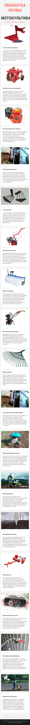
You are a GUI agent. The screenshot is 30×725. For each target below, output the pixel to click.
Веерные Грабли (7, 372)
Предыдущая (9, 716)
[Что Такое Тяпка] (15, 196)
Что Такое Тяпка (7, 210)
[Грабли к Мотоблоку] (15, 277)
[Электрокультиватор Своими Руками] (15, 398)
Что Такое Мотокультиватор (10, 47)
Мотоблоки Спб (7, 575)
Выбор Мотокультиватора (10, 696)
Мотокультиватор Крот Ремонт (11, 453)
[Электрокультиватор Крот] (15, 155)
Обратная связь (12, 722)
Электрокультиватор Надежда (11, 656)
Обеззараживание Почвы (10, 534)
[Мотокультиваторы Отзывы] (15, 601)
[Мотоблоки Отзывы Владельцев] (15, 74)
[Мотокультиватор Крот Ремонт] (15, 439)
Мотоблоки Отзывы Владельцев (12, 88)
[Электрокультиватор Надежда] (15, 642)
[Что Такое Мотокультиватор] (15, 34)
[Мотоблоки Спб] (15, 561)
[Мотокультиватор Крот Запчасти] (15, 115)
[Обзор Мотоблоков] (15, 480)
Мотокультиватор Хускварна (10, 331)
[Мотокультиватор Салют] (15, 236)
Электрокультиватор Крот (10, 169)
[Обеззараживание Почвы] (15, 520)
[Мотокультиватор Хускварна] (15, 317)
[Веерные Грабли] (15, 358)
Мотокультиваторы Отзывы (10, 615)
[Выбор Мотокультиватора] (15, 682)
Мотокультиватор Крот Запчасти (12, 129)
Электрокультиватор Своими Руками (13, 412)
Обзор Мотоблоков (8, 493)
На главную (19, 722)
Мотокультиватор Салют (9, 250)
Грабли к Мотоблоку (8, 291)
